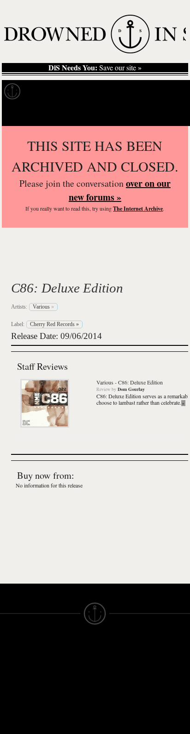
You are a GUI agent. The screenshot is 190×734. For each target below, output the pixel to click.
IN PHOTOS (19, 697)
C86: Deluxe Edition (67, 288)
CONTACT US (70, 648)
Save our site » (95, 67)
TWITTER (63, 709)
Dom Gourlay (131, 389)
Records (46, 91)
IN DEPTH (16, 689)
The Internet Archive (138, 208)
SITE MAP (16, 673)
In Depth (89, 91)
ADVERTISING (118, 673)
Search (169, 114)
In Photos (135, 91)
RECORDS (17, 706)
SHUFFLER (66, 718)
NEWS (10, 681)
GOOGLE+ (65, 693)
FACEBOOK (67, 701)
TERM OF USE (118, 656)
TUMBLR (62, 726)
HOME (10, 664)
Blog (173, 91)
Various (41, 266)
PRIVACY (110, 664)
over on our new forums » (120, 190)
